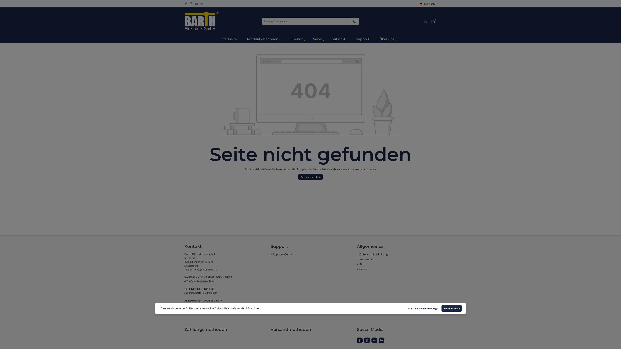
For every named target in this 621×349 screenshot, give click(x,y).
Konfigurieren (452, 308)
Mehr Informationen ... (251, 308)
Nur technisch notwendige (423, 308)
